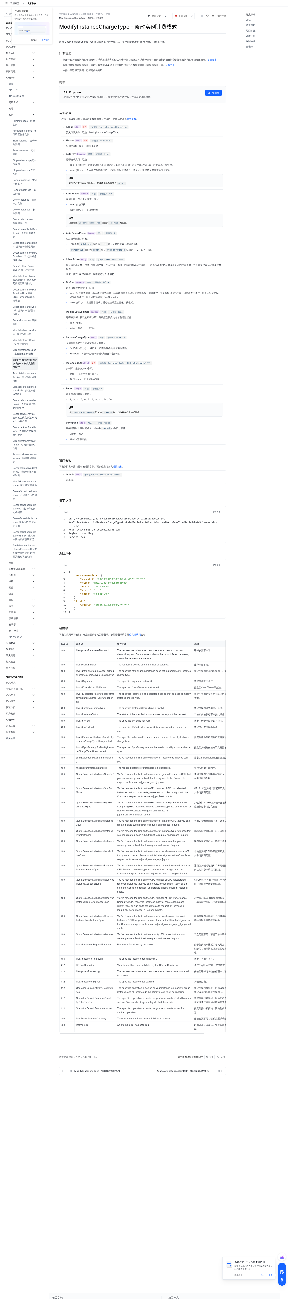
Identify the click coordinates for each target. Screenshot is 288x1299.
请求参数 (251, 25)
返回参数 (251, 30)
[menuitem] (21, 84)
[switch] (201, 16)
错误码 (249, 46)
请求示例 (251, 35)
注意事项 (251, 14)
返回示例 (251, 41)
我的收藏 (221, 16)
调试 (248, 19)
